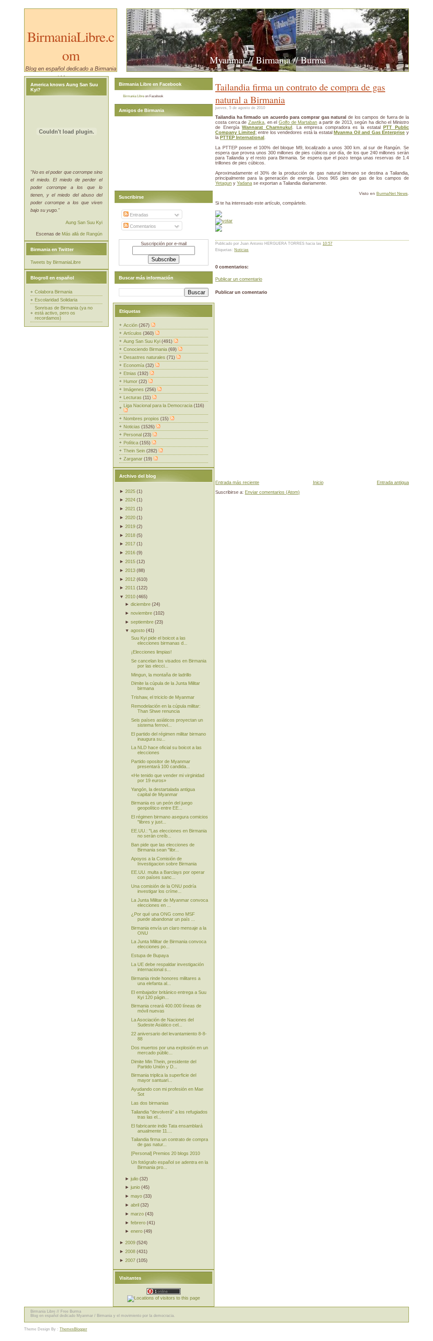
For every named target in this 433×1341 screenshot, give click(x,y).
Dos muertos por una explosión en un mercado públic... (169, 1050)
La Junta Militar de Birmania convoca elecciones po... (168, 944)
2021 (130, 508)
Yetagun (223, 183)
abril (135, 1204)
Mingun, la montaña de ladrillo (161, 674)
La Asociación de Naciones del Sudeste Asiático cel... (162, 1022)
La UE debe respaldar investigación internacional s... (167, 967)
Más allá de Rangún (82, 233)
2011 (130, 587)
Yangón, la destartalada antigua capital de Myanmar (163, 792)
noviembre (141, 613)
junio (135, 1187)
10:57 (327, 243)
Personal (133, 434)
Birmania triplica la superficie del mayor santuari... (163, 1078)
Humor (131, 381)
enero (137, 1231)
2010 (130, 596)
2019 (130, 526)
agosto (138, 630)
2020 (130, 517)
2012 (130, 579)
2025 (130, 491)
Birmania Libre (133, 96)
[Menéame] (218, 215)
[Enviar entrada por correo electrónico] (334, 243)
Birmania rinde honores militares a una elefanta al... (165, 981)
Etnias (130, 373)
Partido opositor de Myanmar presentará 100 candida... (160, 764)
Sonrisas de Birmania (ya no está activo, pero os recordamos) (64, 312)
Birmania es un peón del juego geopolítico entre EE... (161, 805)
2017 (130, 543)
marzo (137, 1213)
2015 (130, 561)
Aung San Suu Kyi (84, 222)
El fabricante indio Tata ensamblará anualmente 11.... (167, 1128)
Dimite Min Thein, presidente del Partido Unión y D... (163, 1064)
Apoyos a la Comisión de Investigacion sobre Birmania (164, 861)
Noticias (241, 250)
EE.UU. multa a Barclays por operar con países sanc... (168, 875)
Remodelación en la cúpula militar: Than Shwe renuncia (165, 708)
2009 (130, 1242)
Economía (134, 365)
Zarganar (133, 458)
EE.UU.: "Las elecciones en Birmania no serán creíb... (169, 833)
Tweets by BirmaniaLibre (55, 262)
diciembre (141, 604)
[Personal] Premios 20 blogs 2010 (165, 1153)
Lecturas (133, 397)
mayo (136, 1196)
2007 (130, 1260)
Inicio (318, 482)
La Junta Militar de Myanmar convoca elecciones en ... (169, 903)
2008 (130, 1251)
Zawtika (256, 122)
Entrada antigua (393, 482)
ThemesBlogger (73, 1329)
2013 (130, 570)
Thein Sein (134, 450)
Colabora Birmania (53, 291)
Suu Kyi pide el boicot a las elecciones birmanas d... (159, 640)
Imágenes (134, 389)
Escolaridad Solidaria (56, 299)
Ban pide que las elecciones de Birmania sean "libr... (163, 847)
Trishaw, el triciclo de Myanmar (163, 697)
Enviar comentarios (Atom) (272, 492)
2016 (130, 552)
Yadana (244, 183)
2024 (130, 499)
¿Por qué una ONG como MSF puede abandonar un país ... (163, 916)
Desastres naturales (145, 357)
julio (134, 1178)
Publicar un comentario (238, 279)
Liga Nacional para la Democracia (158, 405)
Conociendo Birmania (145, 349)
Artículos (133, 333)
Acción (131, 325)
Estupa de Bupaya (150, 955)
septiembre (142, 621)
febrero (138, 1222)
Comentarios (142, 226)
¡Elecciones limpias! (151, 651)
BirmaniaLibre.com (70, 45)
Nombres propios (141, 418)
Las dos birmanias (150, 1103)
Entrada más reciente (237, 482)
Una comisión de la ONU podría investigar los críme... (163, 889)
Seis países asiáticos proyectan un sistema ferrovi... (167, 722)
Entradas (138, 214)
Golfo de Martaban (298, 122)
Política (131, 442)
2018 (130, 535)
